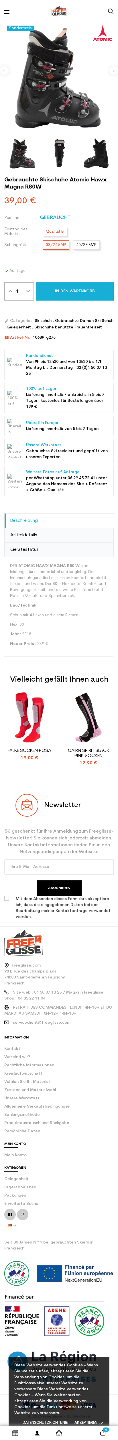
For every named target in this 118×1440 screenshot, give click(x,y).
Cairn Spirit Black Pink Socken (88, 753)
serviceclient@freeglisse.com (41, 1023)
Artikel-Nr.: (18, 338)
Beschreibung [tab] (24, 520)
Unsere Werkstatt (22, 1098)
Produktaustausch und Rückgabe (36, 1123)
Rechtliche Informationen (29, 1065)
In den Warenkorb (75, 291)
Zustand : (12, 218)
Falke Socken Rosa (29, 750)
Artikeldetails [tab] (23, 535)
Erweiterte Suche (21, 1204)
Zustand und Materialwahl (30, 1090)
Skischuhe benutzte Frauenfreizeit (68, 327)
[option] (59, 77)
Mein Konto (15, 1155)
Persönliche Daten (22, 1131)
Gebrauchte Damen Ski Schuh (84, 321)
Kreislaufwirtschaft (23, 1073)
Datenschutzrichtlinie (45, 1423)
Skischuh (44, 321)
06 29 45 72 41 (81, 478)
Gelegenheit (19, 327)
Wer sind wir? (17, 1057)
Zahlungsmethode (22, 1115)
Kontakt (12, 1049)
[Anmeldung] (37, 1433)
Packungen (15, 1195)
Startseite (59, 1433)
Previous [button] (4, 70)
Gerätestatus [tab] (24, 549)
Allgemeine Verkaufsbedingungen (37, 1106)
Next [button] (113, 70)
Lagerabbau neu (20, 1187)
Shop (15, 1433)
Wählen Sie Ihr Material (27, 1082)
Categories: (19, 321)
